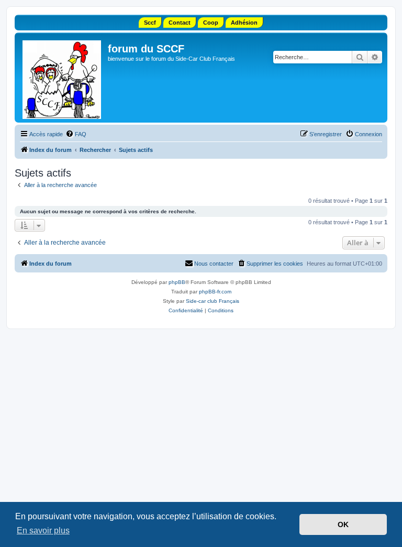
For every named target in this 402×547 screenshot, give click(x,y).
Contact (180, 22)
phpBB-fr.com (215, 291)
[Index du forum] (62, 77)
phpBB (177, 282)
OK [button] (343, 524)
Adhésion (244, 22)
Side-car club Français (212, 301)
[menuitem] (75, 134)
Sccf (150, 22)
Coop (210, 22)
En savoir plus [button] (43, 530)
